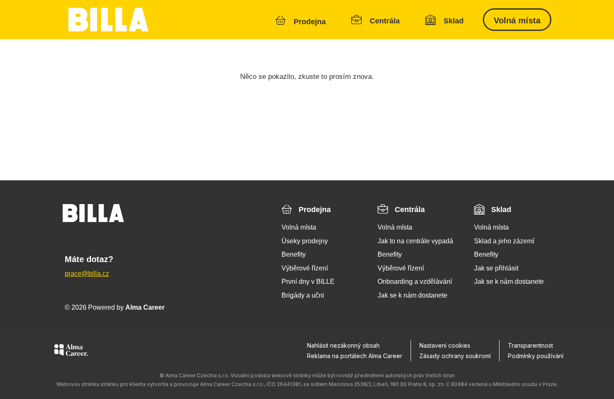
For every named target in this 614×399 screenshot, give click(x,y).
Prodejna (315, 210)
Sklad (501, 210)
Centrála (410, 210)
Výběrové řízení (305, 268)
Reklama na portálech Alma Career (354, 355)
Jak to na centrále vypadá (415, 241)
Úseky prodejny (305, 241)
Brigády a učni (303, 295)
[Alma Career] (71, 351)
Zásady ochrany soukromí (455, 355)
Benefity (294, 254)
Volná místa (517, 20)
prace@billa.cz (87, 273)
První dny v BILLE (308, 281)
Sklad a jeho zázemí (504, 241)
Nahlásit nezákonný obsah (343, 345)
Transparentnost (530, 345)
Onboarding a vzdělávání (415, 281)
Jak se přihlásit (496, 268)
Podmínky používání (535, 355)
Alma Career (145, 307)
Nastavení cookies (444, 345)
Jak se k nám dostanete (412, 295)
